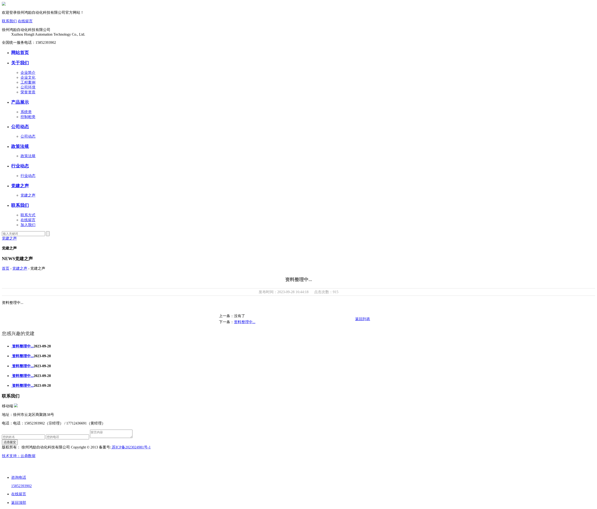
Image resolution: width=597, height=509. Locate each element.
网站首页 (20, 52)
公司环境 (28, 87)
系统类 (26, 112)
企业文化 (28, 77)
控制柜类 (28, 117)
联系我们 (9, 21)
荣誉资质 (28, 92)
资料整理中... (244, 322)
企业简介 (28, 73)
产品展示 (20, 102)
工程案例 (28, 82)
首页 (5, 268)
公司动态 (20, 126)
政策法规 (20, 146)
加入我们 (28, 225)
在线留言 (25, 21)
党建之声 (20, 185)
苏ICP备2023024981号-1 (131, 447)
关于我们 (20, 62)
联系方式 (28, 215)
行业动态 (20, 165)
